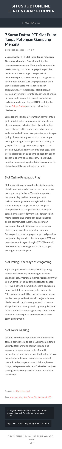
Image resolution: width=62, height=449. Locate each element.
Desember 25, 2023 (14, 50)
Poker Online (18, 106)
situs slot (14, 397)
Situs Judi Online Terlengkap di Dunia (31, 8)
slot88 (48, 397)
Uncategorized (23, 391)
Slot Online (39, 397)
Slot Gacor (28, 397)
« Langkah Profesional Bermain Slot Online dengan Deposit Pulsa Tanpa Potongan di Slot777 (27, 413)
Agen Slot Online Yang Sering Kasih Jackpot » (28, 423)
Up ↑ (32, 443)
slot (21, 397)
